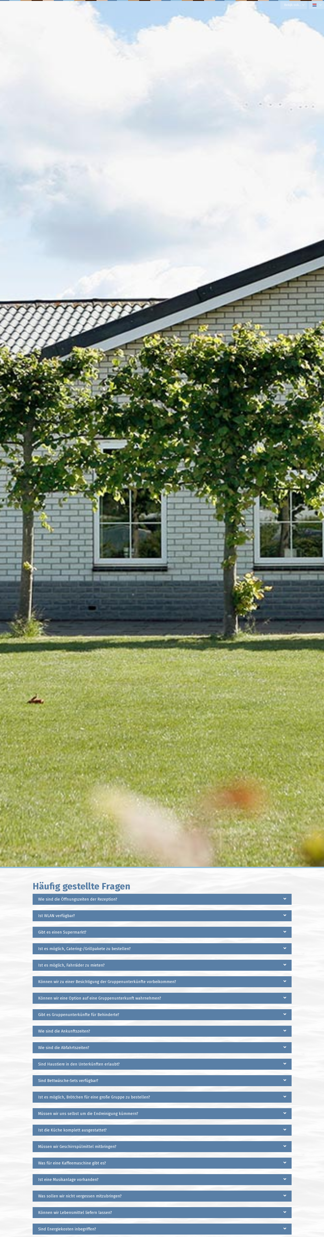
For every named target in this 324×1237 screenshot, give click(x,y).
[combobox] (316, 5)
